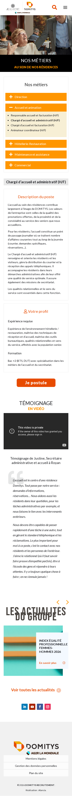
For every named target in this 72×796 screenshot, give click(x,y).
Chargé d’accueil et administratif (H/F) (35, 120)
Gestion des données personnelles (36, 765)
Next (67, 601)
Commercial (23, 165)
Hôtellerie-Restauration (30, 144)
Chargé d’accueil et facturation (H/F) (32, 125)
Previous (57, 601)
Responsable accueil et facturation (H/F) (35, 115)
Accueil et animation (28, 107)
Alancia (42, 790)
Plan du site (36, 773)
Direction (21, 97)
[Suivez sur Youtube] (32, 707)
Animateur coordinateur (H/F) (28, 130)
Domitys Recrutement (40, 785)
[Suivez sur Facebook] (40, 707)
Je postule (36, 382)
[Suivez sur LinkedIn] (25, 707)
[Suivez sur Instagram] (48, 707)
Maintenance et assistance (32, 154)
